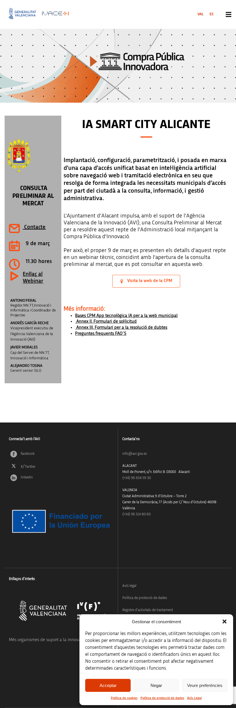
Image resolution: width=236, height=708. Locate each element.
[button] (224, 621)
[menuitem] (201, 14)
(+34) (136, 478)
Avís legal (129, 586)
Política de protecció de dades (162, 698)
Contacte (34, 227)
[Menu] (228, 14)
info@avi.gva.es (134, 454)
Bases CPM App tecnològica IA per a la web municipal (126, 315)
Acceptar (108, 685)
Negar (156, 685)
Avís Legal (194, 698)
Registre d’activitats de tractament (147, 610)
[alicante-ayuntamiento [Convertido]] (33, 156)
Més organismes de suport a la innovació (47, 639)
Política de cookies (124, 698)
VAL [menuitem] (200, 14)
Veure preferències (204, 685)
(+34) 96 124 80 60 (136, 514)
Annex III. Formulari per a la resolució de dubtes (121, 327)
